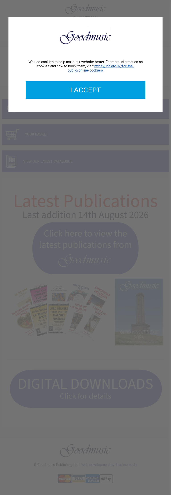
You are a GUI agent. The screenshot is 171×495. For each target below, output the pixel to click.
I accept (85, 90)
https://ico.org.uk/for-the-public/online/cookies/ (101, 68)
